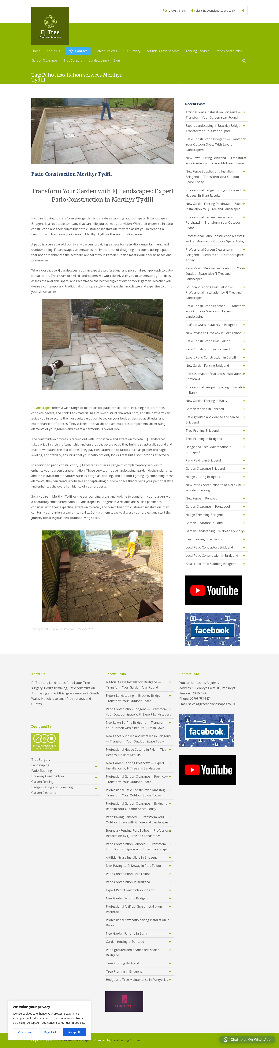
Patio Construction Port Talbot (208, 341)
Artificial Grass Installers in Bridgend (211, 325)
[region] (49, 1020)
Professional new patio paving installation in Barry (216, 390)
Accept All (74, 1032)
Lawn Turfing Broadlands (204, 539)
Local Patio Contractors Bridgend (209, 547)
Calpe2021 (41, 629)
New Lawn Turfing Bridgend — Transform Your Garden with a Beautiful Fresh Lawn (216, 160)
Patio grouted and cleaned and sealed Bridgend (212, 419)
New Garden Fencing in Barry (206, 401)
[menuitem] (35, 51)
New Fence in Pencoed (201, 498)
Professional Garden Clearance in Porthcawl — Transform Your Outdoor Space (213, 222)
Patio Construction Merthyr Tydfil (71, 174)
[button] (247, 1039)
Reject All (50, 1032)
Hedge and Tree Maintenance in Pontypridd (208, 449)
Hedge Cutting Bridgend (203, 477)
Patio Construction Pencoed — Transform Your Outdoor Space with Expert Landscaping (215, 311)
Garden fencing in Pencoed (205, 409)
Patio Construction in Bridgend (208, 349)
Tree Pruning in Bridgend (204, 439)
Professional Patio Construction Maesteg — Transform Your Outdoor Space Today (215, 238)
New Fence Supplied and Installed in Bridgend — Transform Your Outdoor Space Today (212, 176)
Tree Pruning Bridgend (202, 430)
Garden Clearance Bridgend (205, 468)
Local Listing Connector (128, 1040)
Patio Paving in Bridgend (203, 460)
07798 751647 (177, 10)
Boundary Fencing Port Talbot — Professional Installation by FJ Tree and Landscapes (214, 292)
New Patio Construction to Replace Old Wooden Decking (213, 487)
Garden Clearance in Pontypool (208, 506)
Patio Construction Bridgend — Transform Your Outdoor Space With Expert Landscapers (216, 144)
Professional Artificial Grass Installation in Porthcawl (215, 376)
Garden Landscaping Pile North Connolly (215, 531)
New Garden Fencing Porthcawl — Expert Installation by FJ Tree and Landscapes (215, 206)
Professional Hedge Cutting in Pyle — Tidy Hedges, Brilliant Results (216, 193)
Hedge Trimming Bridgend (205, 515)
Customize (25, 1032)
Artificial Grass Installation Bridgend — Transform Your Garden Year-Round (213, 115)
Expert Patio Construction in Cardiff (211, 357)
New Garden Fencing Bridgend (207, 365)
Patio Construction (62, 629)
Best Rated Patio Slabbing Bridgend (211, 564)
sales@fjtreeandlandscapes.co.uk (214, 10)
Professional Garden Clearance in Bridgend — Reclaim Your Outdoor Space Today (215, 254)
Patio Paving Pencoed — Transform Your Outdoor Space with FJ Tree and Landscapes (215, 273)
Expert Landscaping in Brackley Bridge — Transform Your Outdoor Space (215, 128)
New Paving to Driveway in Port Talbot (213, 333)
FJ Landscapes (41, 408)
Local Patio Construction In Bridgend (212, 555)
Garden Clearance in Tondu (205, 523)
